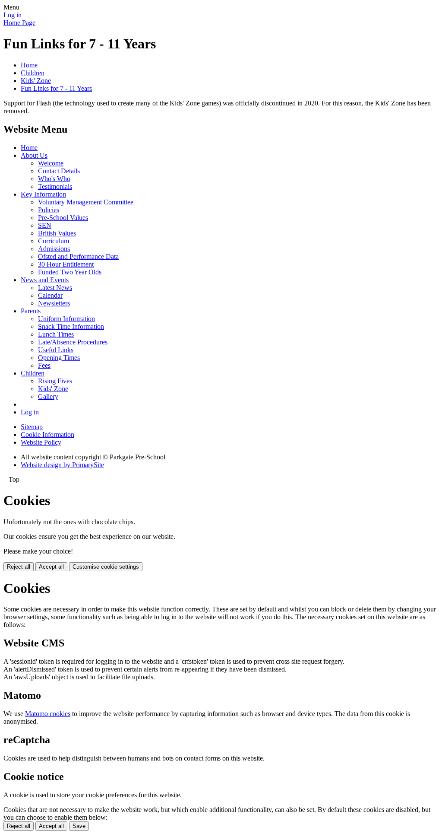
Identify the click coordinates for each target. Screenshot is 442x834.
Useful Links (55, 349)
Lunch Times (56, 334)
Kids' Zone (36, 80)
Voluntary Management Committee (85, 202)
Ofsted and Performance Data (78, 256)
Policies (48, 209)
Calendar (50, 295)
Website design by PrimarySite (62, 464)
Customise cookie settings (106, 566)
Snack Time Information (71, 326)
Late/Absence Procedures (72, 342)
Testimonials (55, 186)
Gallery (48, 396)
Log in (12, 15)
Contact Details (59, 171)
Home (29, 65)
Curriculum (53, 241)
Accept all (51, 566)
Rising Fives (55, 381)
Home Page (19, 22)
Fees (44, 365)
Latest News (55, 287)
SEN (44, 225)
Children (32, 72)
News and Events (45, 279)
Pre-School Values (63, 217)
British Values (57, 233)
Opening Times (59, 357)
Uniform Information (66, 318)
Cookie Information (47, 434)
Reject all (18, 566)
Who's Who (54, 178)
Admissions (54, 248)
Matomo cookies (47, 713)
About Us (34, 155)
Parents (31, 311)
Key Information (43, 194)
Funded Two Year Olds (69, 272)
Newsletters (54, 303)
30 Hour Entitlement (66, 264)
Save (79, 826)
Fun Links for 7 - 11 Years (56, 88)
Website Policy (41, 442)
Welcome (50, 163)
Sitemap (32, 426)
